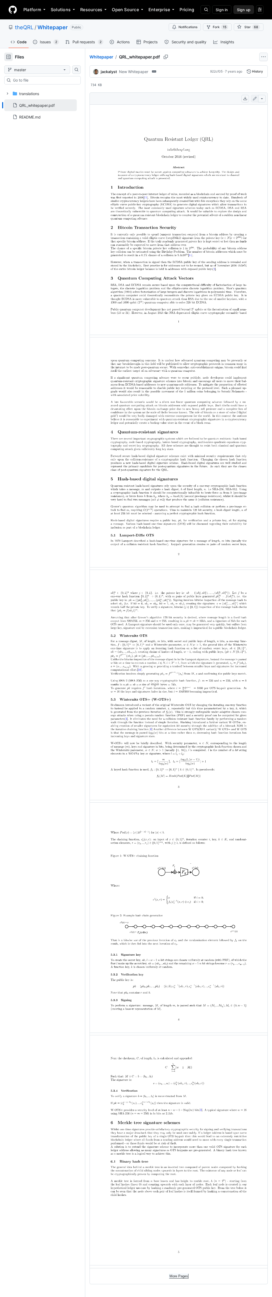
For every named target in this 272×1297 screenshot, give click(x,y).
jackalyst (109, 71)
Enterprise (159, 9)
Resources (91, 9)
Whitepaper (52, 27)
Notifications (187, 27)
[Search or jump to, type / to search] (205, 9)
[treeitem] (40, 105)
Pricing (187, 9)
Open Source (125, 9)
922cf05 (216, 71)
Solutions (61, 9)
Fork (219, 27)
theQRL (24, 27)
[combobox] (44, 80)
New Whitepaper (133, 71)
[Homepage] (12, 9)
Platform (32, 9)
